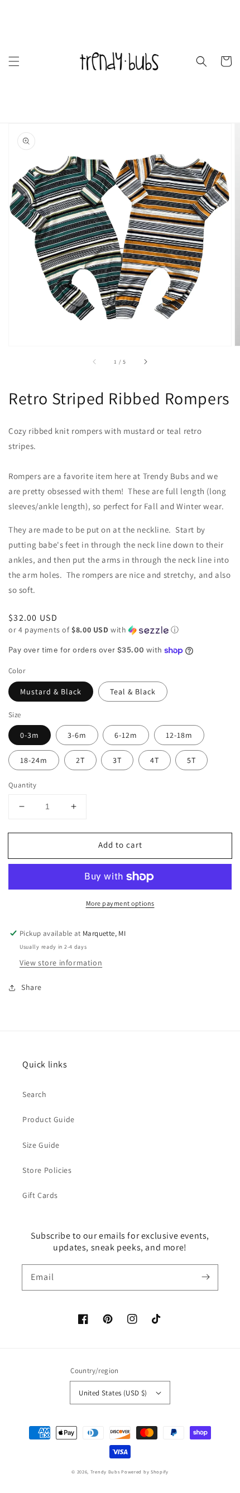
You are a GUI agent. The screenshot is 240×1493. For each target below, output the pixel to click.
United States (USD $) (113, 1393)
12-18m (179, 735)
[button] (14, 61)
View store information (61, 963)
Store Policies (46, 1170)
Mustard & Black (50, 692)
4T (154, 760)
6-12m (125, 735)
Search (34, 1094)
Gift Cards (40, 1195)
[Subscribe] (205, 1277)
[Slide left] (95, 361)
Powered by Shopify (145, 1471)
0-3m (29, 735)
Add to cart (120, 844)
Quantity (22, 785)
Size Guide (41, 1145)
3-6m (77, 735)
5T (191, 760)
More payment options (120, 903)
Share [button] (31, 987)
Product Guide (48, 1119)
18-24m (33, 760)
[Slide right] (145, 361)
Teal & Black (133, 692)
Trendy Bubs (105, 1471)
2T (80, 760)
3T (117, 760)
